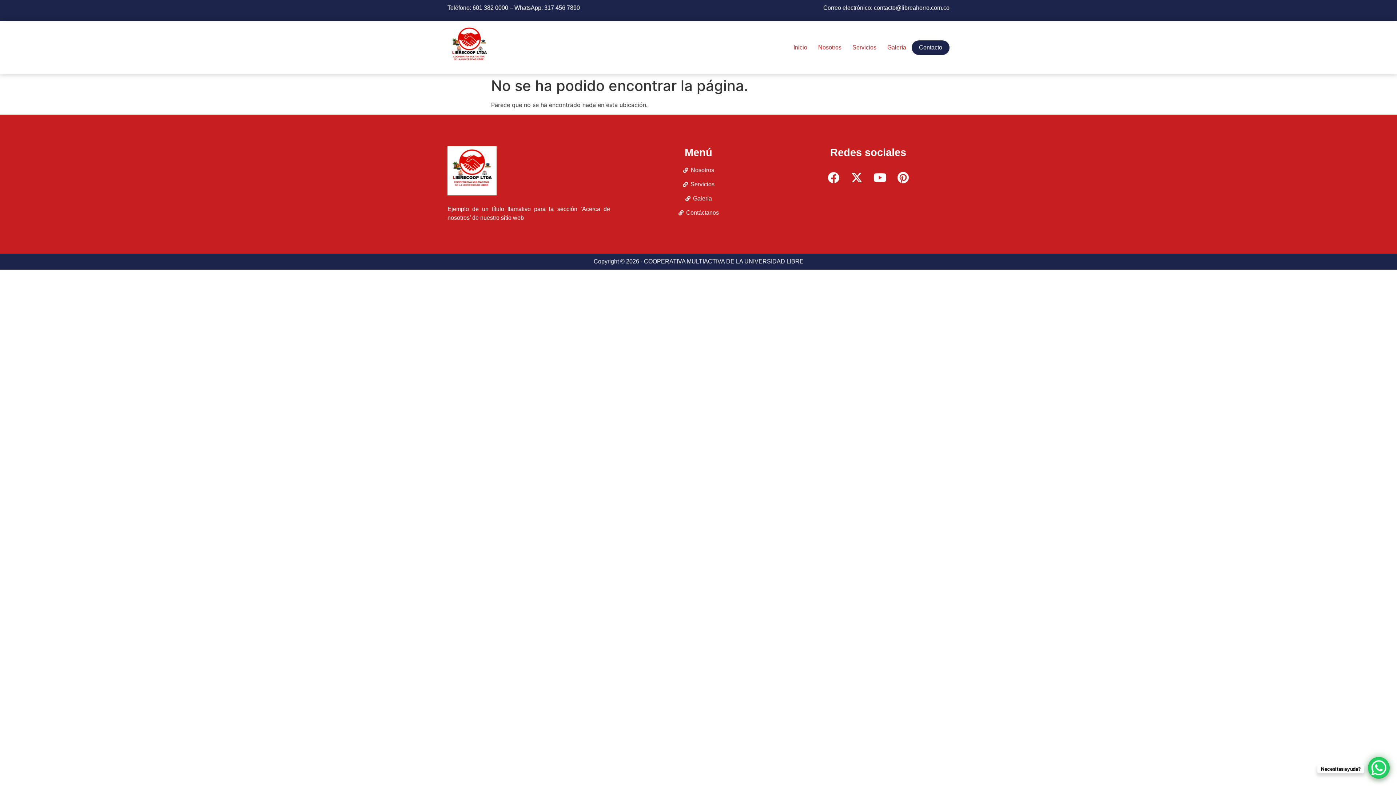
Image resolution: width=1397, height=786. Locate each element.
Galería (896, 47)
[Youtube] (880, 177)
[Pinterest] (903, 177)
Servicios (864, 47)
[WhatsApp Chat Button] (1379, 768)
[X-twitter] (856, 177)
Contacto (930, 47)
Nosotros (829, 47)
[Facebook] (833, 177)
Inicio (800, 47)
